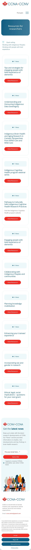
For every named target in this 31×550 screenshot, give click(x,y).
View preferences (15, 544)
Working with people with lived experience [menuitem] (12, 48)
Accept (15, 535)
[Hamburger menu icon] (27, 13)
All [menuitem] (3, 43)
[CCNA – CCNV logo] (15, 2)
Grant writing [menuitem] (10, 42)
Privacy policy (14, 547)
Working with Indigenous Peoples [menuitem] (13, 45)
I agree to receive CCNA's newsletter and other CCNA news (14, 463)
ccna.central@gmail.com (13, 513)
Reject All (15, 539)
